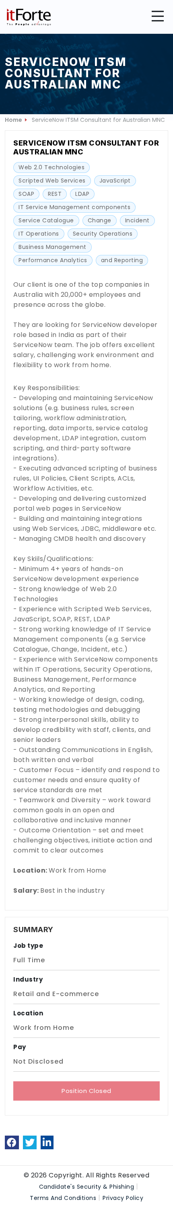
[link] (12, 1142)
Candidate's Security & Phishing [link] (86, 1187)
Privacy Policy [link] (123, 1198)
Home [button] (13, 120)
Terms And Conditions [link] (63, 1198)
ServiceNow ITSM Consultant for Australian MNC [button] (98, 120)
